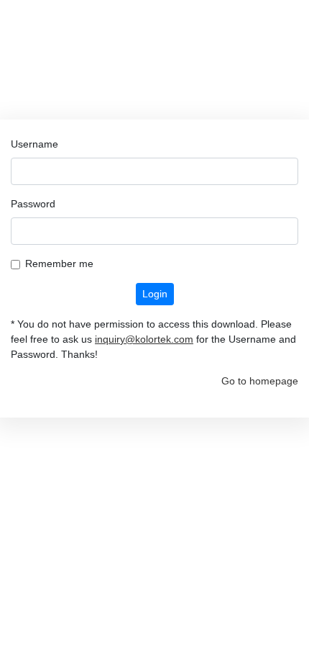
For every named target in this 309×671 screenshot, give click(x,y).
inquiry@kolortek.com (144, 339)
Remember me (59, 263)
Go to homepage (259, 381)
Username (34, 144)
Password (33, 204)
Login (154, 294)
